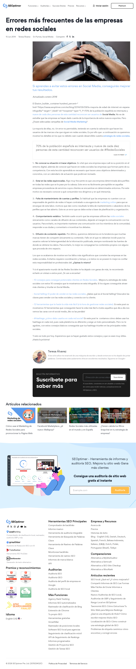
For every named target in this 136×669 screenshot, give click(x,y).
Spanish (94, 540)
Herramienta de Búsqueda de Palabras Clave (66, 538)
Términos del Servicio (78, 663)
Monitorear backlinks (58, 552)
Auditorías (44, 6)
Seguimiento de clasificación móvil (65, 633)
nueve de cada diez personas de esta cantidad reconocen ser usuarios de (67, 114)
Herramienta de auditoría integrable (65, 533)
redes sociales (117, 216)
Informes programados (59, 641)
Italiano (94, 544)
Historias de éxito (99, 533)
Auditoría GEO (55, 577)
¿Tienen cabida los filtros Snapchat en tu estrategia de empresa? (114, 430)
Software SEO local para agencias (64, 629)
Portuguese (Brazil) (100, 547)
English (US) (103, 536)
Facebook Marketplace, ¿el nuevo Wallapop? (50, 428)
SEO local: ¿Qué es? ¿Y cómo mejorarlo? (110, 579)
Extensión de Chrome (58, 610)
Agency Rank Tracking (58, 599)
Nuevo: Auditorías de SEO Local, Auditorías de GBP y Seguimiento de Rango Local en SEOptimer (108, 598)
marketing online (108, 202)
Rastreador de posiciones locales (64, 625)
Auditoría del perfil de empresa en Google (64, 583)
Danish (113, 536)
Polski (115, 544)
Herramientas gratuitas (59, 618)
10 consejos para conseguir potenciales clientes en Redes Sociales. (66, 280)
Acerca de (96, 525)
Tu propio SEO (55, 614)
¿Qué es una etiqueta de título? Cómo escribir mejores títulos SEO (109, 615)
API (50, 563)
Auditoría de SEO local (59, 589)
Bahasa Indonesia (115, 540)
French (102, 540)
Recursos (80, 6)
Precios (71, 6)
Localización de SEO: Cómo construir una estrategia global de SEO (108, 623)
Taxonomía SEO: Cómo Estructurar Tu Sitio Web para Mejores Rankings (109, 608)
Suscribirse (118, 377)
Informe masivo (55, 529)
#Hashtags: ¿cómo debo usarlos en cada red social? (58, 318)
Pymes (39, 36)
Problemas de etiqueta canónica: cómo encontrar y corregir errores (109, 631)
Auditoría (120, 490)
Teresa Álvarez (24, 36)
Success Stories (59, 6)
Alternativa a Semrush (101, 561)
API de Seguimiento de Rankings (63, 637)
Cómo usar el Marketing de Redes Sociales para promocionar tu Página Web (19, 430)
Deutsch (121, 536)
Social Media (47, 36)
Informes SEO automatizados (62, 602)
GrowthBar (53, 622)
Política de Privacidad (58, 663)
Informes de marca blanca (60, 559)
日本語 (102, 544)
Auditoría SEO (55, 573)
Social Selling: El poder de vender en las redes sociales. (59, 294)
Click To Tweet (119, 154)
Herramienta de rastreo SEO (61, 555)
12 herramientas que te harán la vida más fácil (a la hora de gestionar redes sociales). (74, 304)
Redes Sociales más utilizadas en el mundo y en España (83, 428)
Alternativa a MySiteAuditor (104, 558)
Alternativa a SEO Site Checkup (106, 565)
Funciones (32, 6)
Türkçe (113, 547)
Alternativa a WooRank (102, 569)
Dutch (108, 544)
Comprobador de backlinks (61, 525)
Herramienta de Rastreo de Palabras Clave (65, 546)
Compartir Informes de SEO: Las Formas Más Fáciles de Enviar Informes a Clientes (110, 587)
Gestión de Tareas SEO (59, 648)
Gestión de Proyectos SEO (61, 645)
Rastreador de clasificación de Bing (65, 606)
